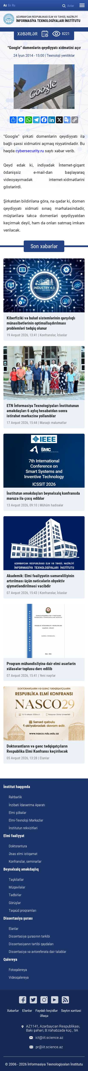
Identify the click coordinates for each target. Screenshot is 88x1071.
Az (5, 5)
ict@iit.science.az (49, 1038)
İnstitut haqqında (16, 787)
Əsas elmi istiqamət (23, 854)
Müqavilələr (17, 887)
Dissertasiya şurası (18, 918)
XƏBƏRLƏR (27, 34)
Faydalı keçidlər (46, 1011)
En (9, 5)
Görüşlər (15, 903)
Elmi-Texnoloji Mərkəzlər (26, 820)
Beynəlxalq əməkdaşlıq (21, 869)
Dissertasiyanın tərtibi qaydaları (31, 944)
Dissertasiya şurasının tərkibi (29, 936)
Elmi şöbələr (17, 812)
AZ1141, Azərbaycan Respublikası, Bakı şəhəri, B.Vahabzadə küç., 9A (53, 1028)
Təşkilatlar (16, 879)
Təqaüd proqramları (22, 910)
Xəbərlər (13, 1011)
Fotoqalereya (18, 970)
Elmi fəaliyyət (13, 836)
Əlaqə (44, 1016)
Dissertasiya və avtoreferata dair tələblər (37, 951)
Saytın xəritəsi (71, 1011)
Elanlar (13, 928)
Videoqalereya (19, 977)
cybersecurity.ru (30, 150)
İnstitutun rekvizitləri (23, 828)
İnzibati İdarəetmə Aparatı (27, 805)
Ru (13, 5)
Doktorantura (18, 846)
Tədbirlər (15, 895)
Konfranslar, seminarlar (25, 861)
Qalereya (10, 960)
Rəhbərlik (15, 797)
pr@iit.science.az (49, 1047)
